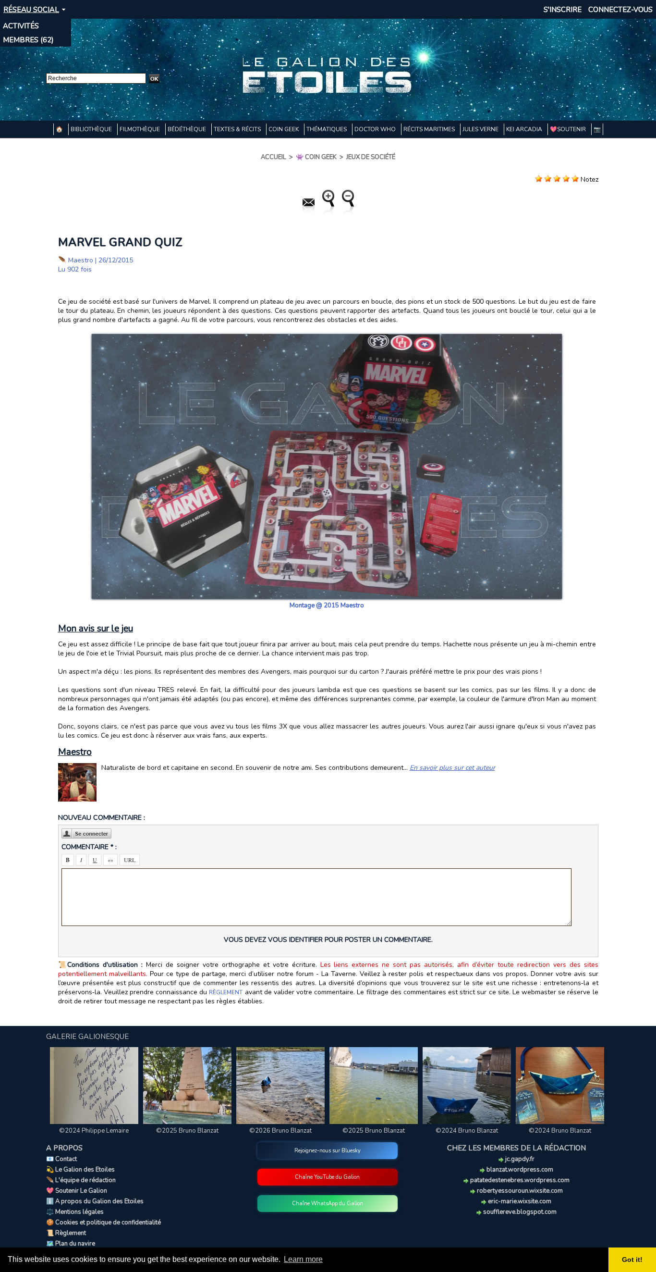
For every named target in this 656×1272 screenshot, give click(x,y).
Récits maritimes (429, 129)
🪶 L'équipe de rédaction (81, 1180)
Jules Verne (481, 129)
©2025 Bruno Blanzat (187, 1130)
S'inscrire (563, 9)
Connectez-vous (620, 9)
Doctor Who (375, 129)
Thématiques (327, 129)
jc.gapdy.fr (519, 1159)
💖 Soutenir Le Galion (76, 1190)
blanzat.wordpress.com (519, 1169)
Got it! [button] (632, 1259)
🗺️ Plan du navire (70, 1243)
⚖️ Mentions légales (75, 1212)
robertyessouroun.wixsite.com (519, 1190)
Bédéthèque (187, 129)
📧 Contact (61, 1159)
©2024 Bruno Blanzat (467, 1130)
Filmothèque (140, 129)
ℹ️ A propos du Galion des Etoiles (95, 1201)
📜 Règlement (66, 1233)
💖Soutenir (568, 129)
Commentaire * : (89, 847)
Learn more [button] (303, 1259)
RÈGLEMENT (226, 992)
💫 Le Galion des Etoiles (80, 1169)
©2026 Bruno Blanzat (280, 1130)
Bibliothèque (92, 129)
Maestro (80, 260)
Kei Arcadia (525, 129)
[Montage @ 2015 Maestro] (327, 337)
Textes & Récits (238, 129)
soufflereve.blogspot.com (519, 1212)
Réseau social (31, 9)
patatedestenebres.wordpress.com (519, 1180)
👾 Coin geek (316, 157)
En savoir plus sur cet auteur (452, 767)
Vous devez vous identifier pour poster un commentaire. (328, 939)
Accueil (273, 157)
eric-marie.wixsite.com (518, 1201)
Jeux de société (370, 157)
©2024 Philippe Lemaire (94, 1130)
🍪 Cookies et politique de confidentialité (103, 1222)
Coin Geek (284, 129)
